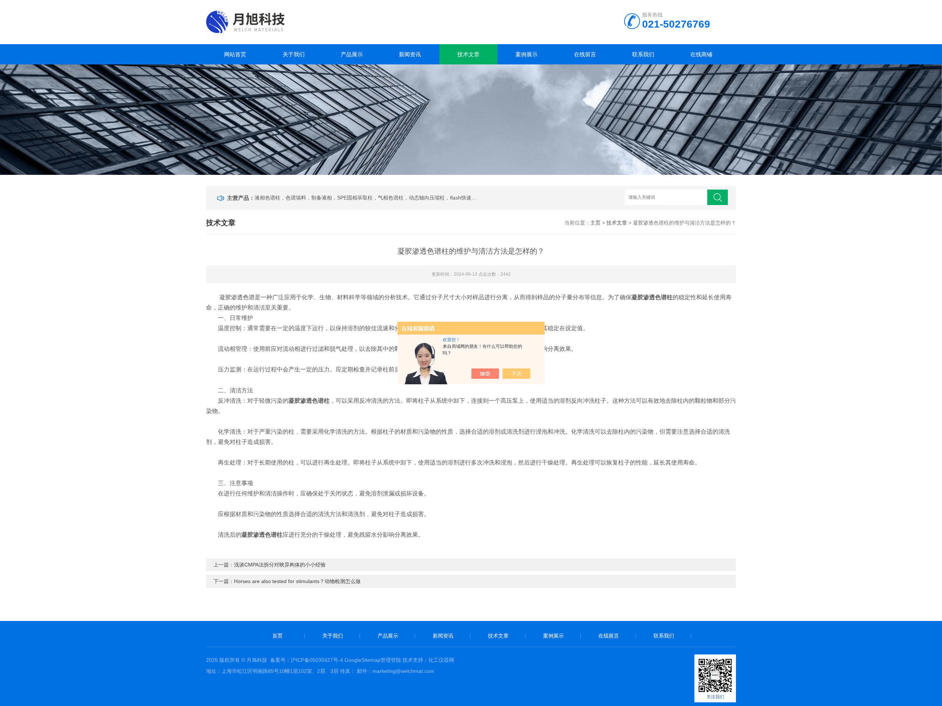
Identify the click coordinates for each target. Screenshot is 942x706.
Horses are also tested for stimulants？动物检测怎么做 (297, 581)
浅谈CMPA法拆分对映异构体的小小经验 (280, 565)
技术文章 (468, 54)
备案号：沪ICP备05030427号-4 (306, 660)
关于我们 (294, 54)
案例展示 (527, 54)
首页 (277, 636)
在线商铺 (701, 54)
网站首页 (235, 54)
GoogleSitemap (362, 660)
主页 (595, 223)
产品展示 (352, 54)
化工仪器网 (441, 660)
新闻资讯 (410, 54)
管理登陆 (390, 660)
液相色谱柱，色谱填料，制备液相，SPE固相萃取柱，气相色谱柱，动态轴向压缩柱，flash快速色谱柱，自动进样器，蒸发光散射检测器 (366, 198)
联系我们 (643, 54)
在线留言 (585, 54)
